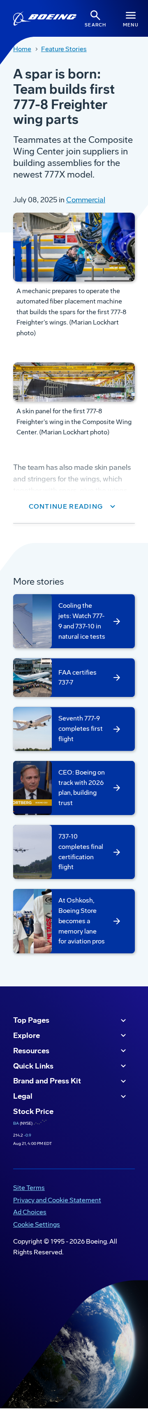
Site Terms (29, 1188)
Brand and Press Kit (47, 1080)
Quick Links (33, 1066)
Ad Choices (29, 1212)
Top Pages (31, 1020)
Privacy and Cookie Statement (57, 1200)
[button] (74, 507)
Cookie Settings (36, 1224)
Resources (31, 1050)
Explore (26, 1035)
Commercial (85, 199)
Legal (22, 1096)
